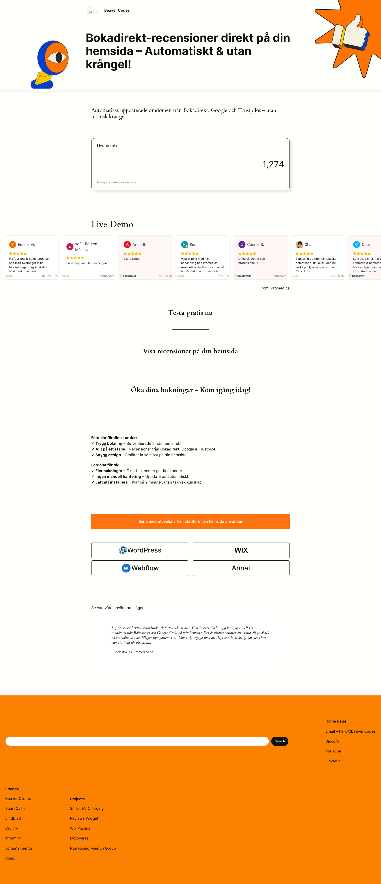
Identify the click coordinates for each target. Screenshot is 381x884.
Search (280, 741)
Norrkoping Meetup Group (93, 848)
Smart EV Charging (87, 808)
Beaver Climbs (18, 798)
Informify (13, 838)
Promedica (280, 288)
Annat (241, 568)
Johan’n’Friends (19, 848)
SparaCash (15, 808)
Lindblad (13, 818)
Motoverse (79, 838)
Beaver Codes (117, 10)
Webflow (145, 568)
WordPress (144, 550)
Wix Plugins (80, 828)
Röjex (10, 858)
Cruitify (11, 828)
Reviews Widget (84, 818)
